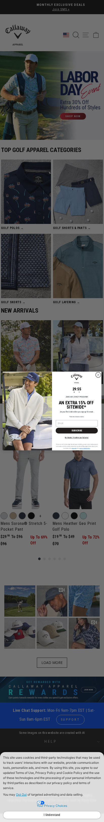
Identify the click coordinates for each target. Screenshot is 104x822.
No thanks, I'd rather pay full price (77, 437)
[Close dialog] (98, 375)
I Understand (52, 815)
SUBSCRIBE (76, 430)
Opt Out (21, 794)
